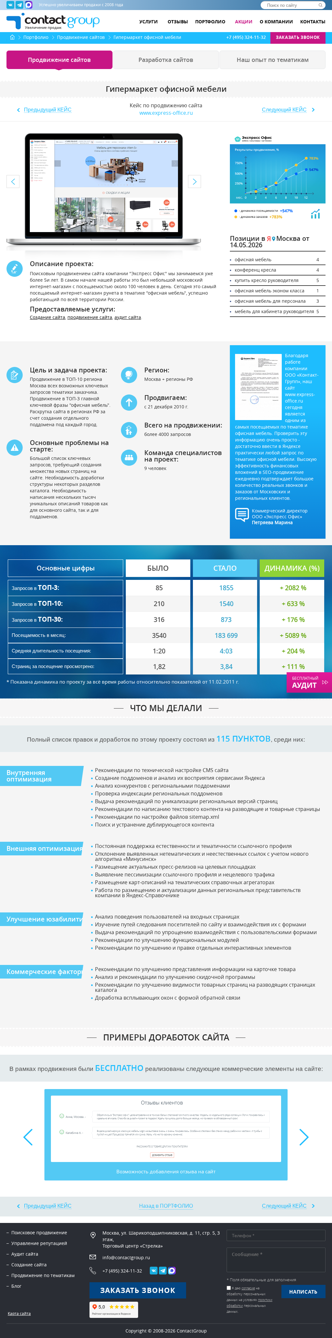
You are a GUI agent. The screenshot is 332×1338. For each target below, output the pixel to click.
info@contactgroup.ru (126, 1257)
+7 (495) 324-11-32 (246, 37)
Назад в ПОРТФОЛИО (166, 1205)
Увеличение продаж (43, 27)
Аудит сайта (24, 1254)
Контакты (313, 21)
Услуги (149, 21)
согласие (248, 1288)
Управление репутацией (39, 1243)
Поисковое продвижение (39, 1232)
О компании (276, 21)
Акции (244, 21)
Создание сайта (47, 317)
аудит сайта (127, 317)
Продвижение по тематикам (43, 1275)
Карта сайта (19, 1313)
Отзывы (178, 21)
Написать (303, 1291)
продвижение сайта (89, 317)
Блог (16, 1286)
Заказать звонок (298, 37)
